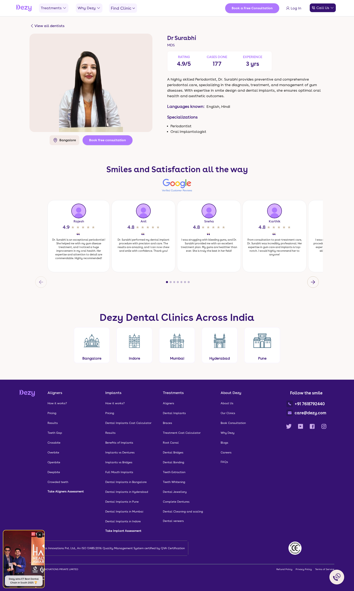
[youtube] (300, 426)
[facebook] (312, 426)
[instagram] (323, 426)
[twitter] (288, 426)
